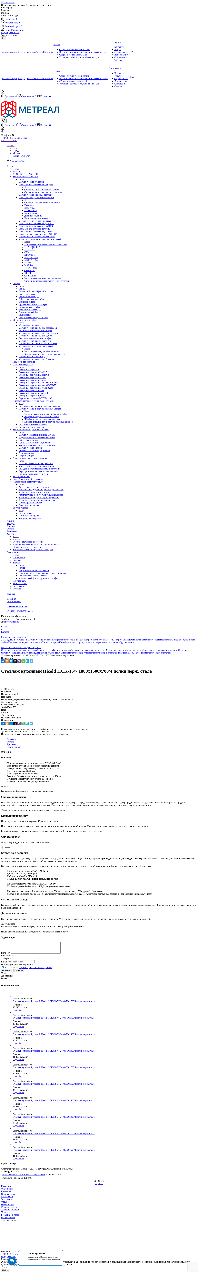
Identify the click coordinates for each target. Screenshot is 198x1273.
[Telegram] (31, 661)
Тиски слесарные (50, 642)
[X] (15, 661)
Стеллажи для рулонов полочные (41, 652)
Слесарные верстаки (29, 369)
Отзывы (5, 1202)
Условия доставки (10, 1209)
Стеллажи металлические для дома (41, 189)
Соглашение (7, 1196)
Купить (99, 1183)
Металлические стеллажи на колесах (110, 652)
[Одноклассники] (7, 661)
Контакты (6, 1191)
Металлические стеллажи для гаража (124, 650)
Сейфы (22, 288)
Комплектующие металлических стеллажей (45, 244)
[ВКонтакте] (3, 661)
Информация (7, 1204)
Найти (5, 1270)
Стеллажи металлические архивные (160, 650)
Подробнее (18, 1010)
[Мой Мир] (11, 661)
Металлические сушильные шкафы (41, 351)
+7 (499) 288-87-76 (10, 32)
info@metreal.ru (11, 621)
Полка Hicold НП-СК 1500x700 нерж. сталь (23, 1174)
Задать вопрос (8, 1199)
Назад (16, 148)
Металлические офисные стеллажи (53, 650)
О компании (19, 557)
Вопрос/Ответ (8, 1217)
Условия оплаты (9, 1207)
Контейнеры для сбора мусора (74, 642)
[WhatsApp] (23, 661)
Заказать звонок (9, 140)
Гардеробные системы (94, 639)
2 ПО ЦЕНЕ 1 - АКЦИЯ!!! (14, 639)
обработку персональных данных (35, 967)
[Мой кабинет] (2, 92)
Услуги (16, 539)
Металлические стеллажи (31, 182)
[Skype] (27, 661)
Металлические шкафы (30, 325)
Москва (16, 153)
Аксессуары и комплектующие (34, 487)
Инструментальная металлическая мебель (39, 406)
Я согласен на (28, 967)
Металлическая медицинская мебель (37, 435)
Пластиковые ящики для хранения (36, 463)
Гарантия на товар (10, 1215)
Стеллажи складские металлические (42, 202)
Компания (6, 1186)
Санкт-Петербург (21, 156)
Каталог (17, 171)
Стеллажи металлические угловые (75, 652)
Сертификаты (8, 1194)
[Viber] (19, 661)
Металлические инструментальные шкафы (45, 414)
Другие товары (26, 513)
